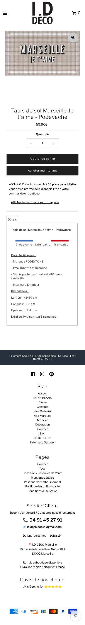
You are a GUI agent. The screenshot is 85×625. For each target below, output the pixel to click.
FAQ (42, 468)
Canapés (42, 406)
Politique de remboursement (42, 482)
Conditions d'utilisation (42, 491)
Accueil (42, 393)
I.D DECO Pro (42, 438)
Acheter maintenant (42, 170)
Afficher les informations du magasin (35, 202)
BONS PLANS (42, 397)
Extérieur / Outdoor (42, 442)
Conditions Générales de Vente (42, 473)
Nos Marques (42, 415)
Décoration (42, 424)
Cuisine (42, 402)
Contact (42, 429)
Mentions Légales (42, 477)
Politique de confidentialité (42, 486)
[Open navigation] (5, 13)
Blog (42, 433)
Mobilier (42, 420)
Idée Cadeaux (42, 411)
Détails (12, 219)
